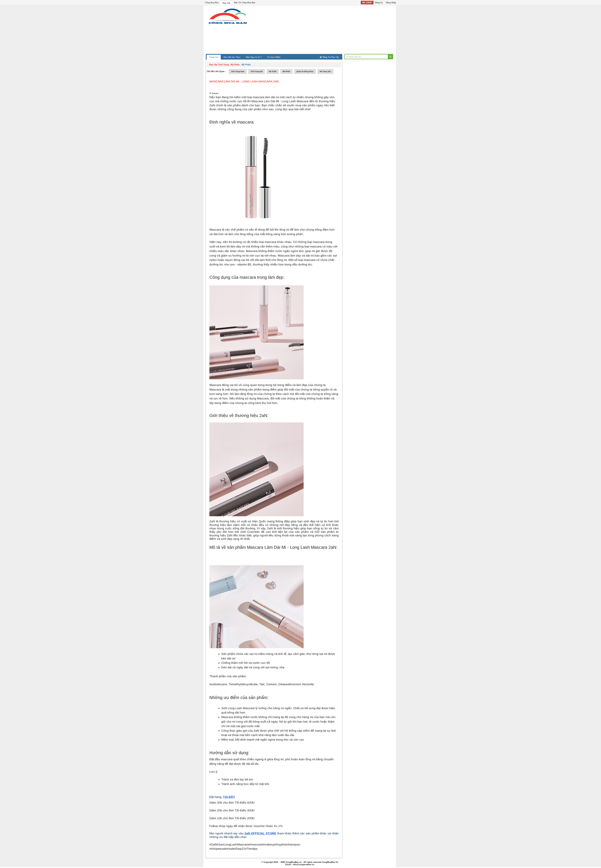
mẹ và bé (272, 71)
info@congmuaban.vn (303, 864)
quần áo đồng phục (304, 71)
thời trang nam (237, 71)
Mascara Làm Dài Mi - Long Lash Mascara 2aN (244, 81)
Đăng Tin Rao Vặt (331, 57)
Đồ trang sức (325, 71)
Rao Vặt (226, 3)
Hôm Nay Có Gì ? (254, 57)
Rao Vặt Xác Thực (232, 57)
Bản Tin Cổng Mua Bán (244, 2)
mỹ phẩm (286, 71)
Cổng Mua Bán (211, 2)
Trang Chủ (213, 57)
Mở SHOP (367, 2)
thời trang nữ (257, 71)
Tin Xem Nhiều (273, 57)
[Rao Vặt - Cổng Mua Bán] (227, 24)
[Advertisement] (327, 30)
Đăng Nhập (391, 2)
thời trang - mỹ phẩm (229, 64)
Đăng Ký (379, 2)
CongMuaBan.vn (294, 862)
